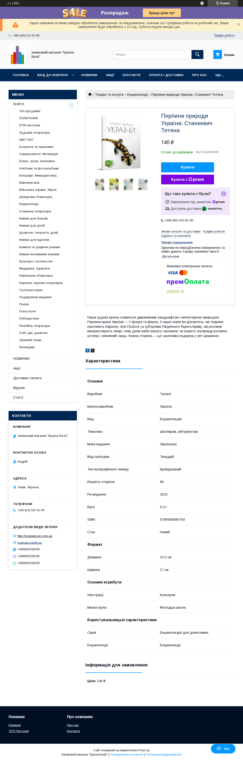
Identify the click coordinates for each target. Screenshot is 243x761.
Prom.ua (144, 750)
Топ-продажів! (29, 111)
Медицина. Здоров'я (34, 268)
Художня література (34, 132)
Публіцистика (29, 318)
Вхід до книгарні (52, 75)
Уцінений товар (30, 340)
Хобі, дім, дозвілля (33, 333)
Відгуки (19, 388)
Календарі (27, 347)
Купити (187, 167)
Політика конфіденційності (164, 754)
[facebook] (87, 351)
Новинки (89, 75)
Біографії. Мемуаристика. (38, 175)
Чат (227, 749)
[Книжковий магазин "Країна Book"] (17, 63)
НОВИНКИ (21, 358)
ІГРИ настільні (29, 125)
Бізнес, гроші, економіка (37, 161)
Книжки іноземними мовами (39, 254)
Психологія (27, 311)
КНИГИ (18, 104)
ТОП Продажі (19, 731)
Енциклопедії (137, 94)
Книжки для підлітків (34, 240)
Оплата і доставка (166, 75)
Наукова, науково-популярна (41, 283)
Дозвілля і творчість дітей (38, 232)
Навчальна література (36, 275)
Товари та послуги (109, 94)
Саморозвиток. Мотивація (38, 154)
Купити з (179, 180)
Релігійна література (34, 326)
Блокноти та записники (36, 147)
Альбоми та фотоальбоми (39, 168)
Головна (21, 75)
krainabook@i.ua (30, 542)
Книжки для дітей (32, 225)
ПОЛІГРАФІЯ (28, 118)
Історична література (35, 211)
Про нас (199, 75)
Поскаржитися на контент (127, 754)
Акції (110, 75)
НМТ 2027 (26, 139)
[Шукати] (197, 54)
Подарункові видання (35, 297)
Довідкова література (35, 197)
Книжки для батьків (33, 218)
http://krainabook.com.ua (34, 536)
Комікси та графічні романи (39, 247)
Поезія (24, 304)
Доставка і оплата (27, 378)
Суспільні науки (30, 290)
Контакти (131, 75)
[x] (92, 351)
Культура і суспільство (36, 261)
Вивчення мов (29, 182)
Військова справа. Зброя (37, 189)
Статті (18, 397)
